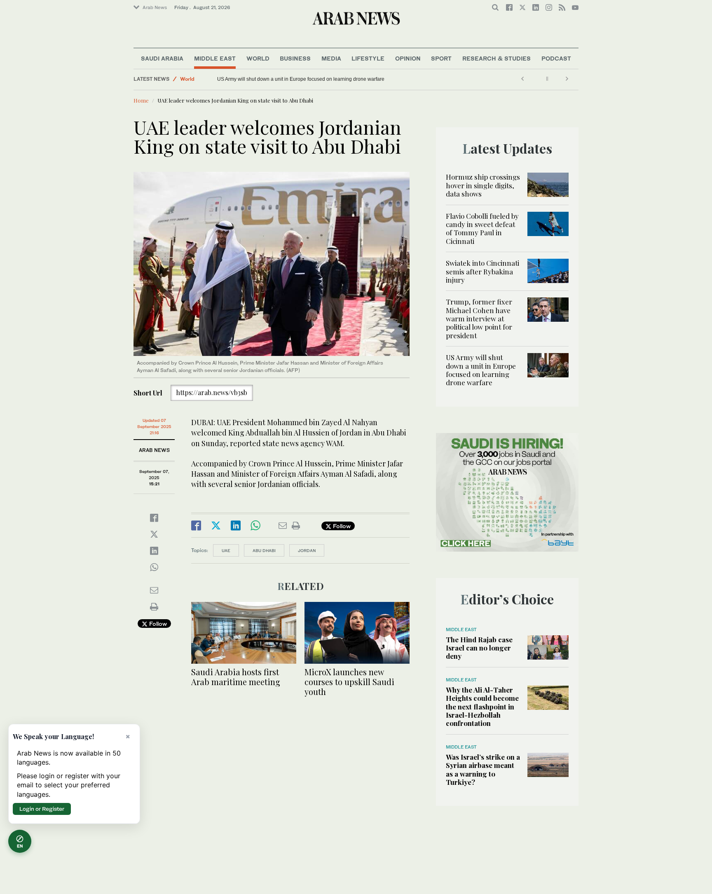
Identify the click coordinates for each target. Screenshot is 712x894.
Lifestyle (367, 58)
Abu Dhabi (264, 550)
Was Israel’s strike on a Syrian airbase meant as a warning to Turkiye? (483, 769)
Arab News (155, 7)
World (257, 58)
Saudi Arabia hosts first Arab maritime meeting (235, 676)
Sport (441, 58)
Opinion (408, 58)
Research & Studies (496, 58)
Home (141, 100)
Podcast (556, 58)
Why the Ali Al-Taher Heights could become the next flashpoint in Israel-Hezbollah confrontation (482, 706)
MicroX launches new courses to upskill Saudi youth (349, 681)
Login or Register (41, 808)
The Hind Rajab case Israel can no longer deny (479, 648)
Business (295, 58)
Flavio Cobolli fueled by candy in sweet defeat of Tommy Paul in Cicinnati (482, 228)
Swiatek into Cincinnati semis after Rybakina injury (482, 271)
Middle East (215, 58)
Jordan (307, 550)
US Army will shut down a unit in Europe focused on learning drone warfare (300, 79)
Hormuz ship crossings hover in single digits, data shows (483, 185)
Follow (157, 623)
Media (331, 58)
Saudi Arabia (162, 58)
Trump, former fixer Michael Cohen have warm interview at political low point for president (479, 318)
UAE (226, 550)
